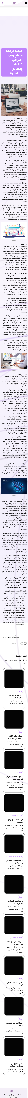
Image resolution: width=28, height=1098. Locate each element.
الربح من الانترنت (16, 815)
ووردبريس (14, 937)
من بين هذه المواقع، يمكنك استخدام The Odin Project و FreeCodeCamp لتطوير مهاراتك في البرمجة (13, 614)
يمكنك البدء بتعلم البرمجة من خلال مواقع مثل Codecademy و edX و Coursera (13, 622)
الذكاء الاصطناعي (13, 856)
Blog (20, 691)
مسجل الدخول (13, 660)
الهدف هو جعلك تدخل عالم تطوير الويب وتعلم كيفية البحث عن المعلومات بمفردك (13, 605)
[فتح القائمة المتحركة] (26, 3)
